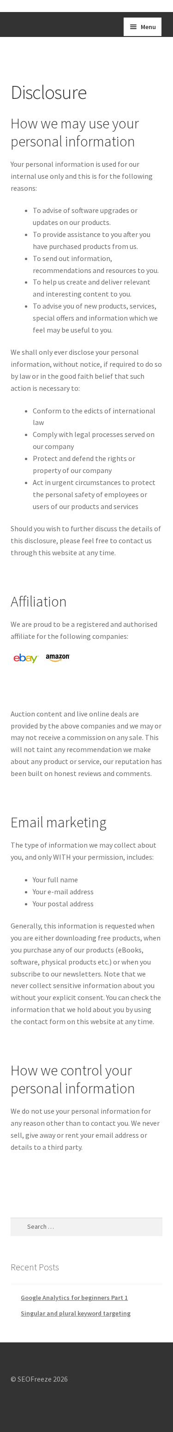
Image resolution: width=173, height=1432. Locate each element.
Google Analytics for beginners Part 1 (74, 1297)
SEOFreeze (42, 21)
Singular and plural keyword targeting (76, 1313)
